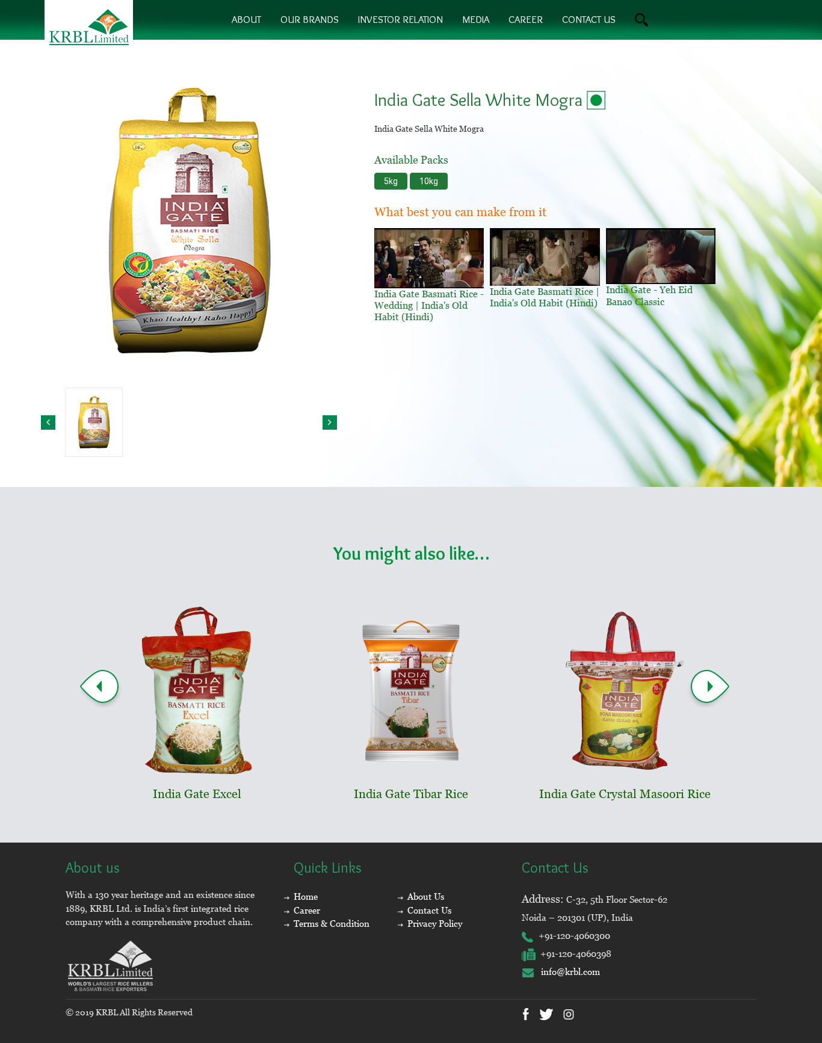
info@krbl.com (567, 972)
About (246, 19)
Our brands (309, 19)
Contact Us (429, 910)
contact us (589, 19)
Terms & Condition (331, 923)
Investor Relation (400, 19)
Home (306, 896)
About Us (425, 896)
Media (475, 19)
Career (525, 19)
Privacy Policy (434, 923)
